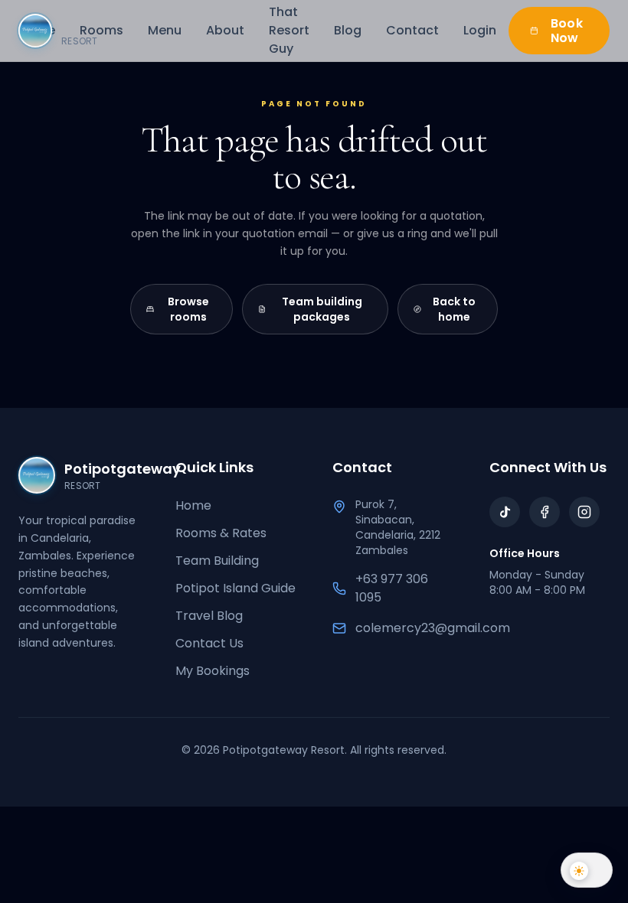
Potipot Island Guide (235, 588)
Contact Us (209, 643)
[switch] (586, 868)
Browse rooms (188, 309)
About (225, 30)
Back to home (454, 309)
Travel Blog (209, 615)
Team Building (217, 560)
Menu (165, 30)
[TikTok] (504, 512)
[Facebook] (544, 512)
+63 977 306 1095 (391, 588)
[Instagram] (584, 512)
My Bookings (212, 671)
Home (193, 505)
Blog (347, 30)
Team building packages (322, 309)
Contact (412, 30)
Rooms (101, 30)
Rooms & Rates (221, 533)
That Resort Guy (289, 30)
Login (479, 30)
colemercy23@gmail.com (432, 628)
